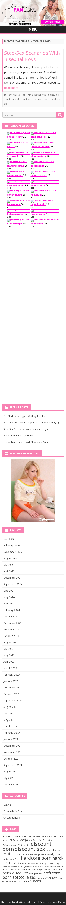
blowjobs (24, 839)
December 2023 (12, 623)
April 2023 (9, 661)
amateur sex (25, 836)
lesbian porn (36, 866)
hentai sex (25, 863)
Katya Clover (48, 863)
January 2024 (10, 616)
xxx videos (32, 881)
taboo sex (41, 878)
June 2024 (9, 590)
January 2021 (10, 784)
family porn (53, 854)
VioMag (13, 902)
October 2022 (11, 694)
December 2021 (12, 745)
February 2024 (11, 610)
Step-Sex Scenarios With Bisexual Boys (32, 55)
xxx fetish (18, 881)
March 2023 (10, 668)
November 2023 (12, 629)
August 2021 (10, 771)
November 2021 (12, 752)
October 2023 (11, 636)
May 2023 (9, 655)
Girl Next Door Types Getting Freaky (24, 416)
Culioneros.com (9, 845)
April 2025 (9, 571)
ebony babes (53, 850)
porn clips (57, 869)
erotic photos (22, 854)
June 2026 (9, 539)
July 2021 (8, 778)
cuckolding (48, 94)
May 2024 (9, 597)
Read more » (12, 88)
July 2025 (8, 564)
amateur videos (40, 836)
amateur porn (10, 836)
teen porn (52, 877)
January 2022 (10, 739)
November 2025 (12, 552)
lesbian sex (50, 866)
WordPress (59, 902)
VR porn (10, 881)
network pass (15, 869)
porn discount (15, 873)
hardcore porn (41, 99)
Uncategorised (11, 817)
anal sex (53, 836)
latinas (11, 867)
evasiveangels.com (38, 854)
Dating (7, 804)
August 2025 (10, 558)
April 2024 (9, 603)
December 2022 (12, 687)
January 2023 (10, 681)
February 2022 (11, 732)
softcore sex (24, 877)
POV (41, 874)
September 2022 (12, 700)
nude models (29, 869)
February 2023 (11, 674)
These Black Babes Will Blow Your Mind (26, 442)
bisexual (36, 94)
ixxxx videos (36, 863)
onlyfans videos (44, 869)
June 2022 (9, 713)
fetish (17, 859)
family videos (8, 859)
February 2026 (11, 545)
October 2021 (11, 758)
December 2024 (12, 577)
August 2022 (10, 707)
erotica (9, 853)
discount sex (24, 99)
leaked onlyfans (21, 867)
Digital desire (24, 845)
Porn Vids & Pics (16, 94)
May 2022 (9, 720)
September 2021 (12, 765)
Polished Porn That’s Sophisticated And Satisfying (31, 422)
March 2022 (10, 726)
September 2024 (12, 584)
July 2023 (8, 648)
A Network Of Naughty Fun (18, 435)
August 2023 (10, 642)
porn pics (34, 873)
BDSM (12, 840)
